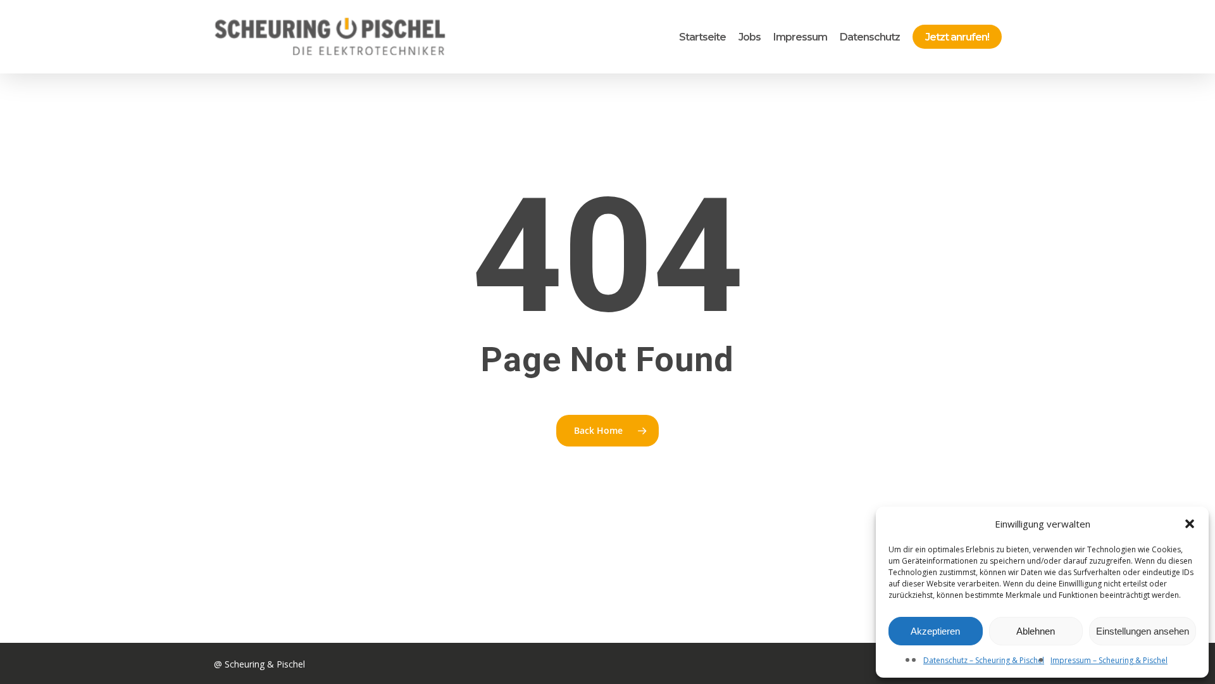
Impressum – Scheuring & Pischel (1109, 660)
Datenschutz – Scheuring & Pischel (983, 660)
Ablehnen (1035, 631)
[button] (1189, 523)
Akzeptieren (935, 631)
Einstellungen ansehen (1142, 631)
